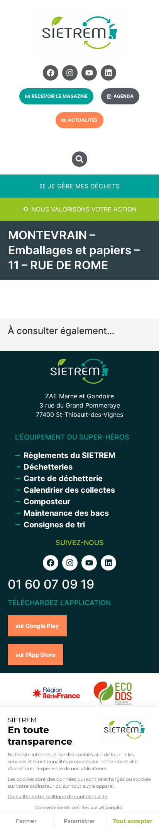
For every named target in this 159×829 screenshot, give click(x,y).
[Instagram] (70, 73)
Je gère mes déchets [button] (84, 186)
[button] (79, 159)
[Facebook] (50, 73)
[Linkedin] (108, 73)
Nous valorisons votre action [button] (84, 209)
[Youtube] (89, 73)
